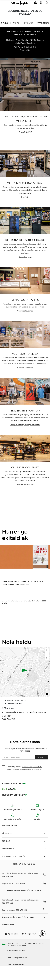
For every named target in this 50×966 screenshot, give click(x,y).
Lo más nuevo (25, 132)
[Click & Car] (9, 789)
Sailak (16, 23)
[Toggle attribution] (47, 694)
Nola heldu (25, 50)
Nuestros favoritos (25, 311)
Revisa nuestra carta (25, 484)
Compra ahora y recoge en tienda (25, 425)
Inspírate (25, 197)
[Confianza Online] (42, 933)
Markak (28, 23)
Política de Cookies (15, 964)
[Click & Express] (14, 783)
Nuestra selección (25, 368)
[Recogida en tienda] (15, 795)
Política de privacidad (17, 957)
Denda (4, 23)
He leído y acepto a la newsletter (24, 767)
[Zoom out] (47, 654)
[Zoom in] (47, 650)
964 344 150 (30, 47)
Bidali (41, 757)
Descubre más (25, 257)
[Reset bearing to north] (47, 658)
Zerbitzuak (43, 23)
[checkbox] (3, 767)
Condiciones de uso (16, 950)
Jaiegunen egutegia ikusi (25, 34)
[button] (3, 2)
